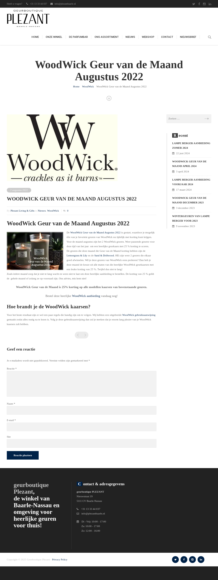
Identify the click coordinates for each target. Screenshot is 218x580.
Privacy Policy (59, 559)
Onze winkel (54, 36)
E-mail (11, 420)
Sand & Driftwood (104, 255)
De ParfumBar (78, 36)
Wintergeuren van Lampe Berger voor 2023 (191, 218)
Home (35, 36)
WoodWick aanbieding (86, 296)
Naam (11, 403)
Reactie (12, 368)
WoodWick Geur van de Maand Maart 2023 (85, 335)
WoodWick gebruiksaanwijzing (138, 315)
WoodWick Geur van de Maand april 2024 (189, 163)
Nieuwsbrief (188, 36)
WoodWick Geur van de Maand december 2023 (189, 200)
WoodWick (53, 210)
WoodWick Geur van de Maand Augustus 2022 (95, 232)
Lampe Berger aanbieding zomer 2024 (191, 145)
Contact (167, 36)
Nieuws (130, 36)
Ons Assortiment (107, 36)
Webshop (148, 36)
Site (9, 436)
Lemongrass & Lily (77, 255)
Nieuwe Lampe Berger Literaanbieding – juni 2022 (78, 335)
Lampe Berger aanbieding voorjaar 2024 (191, 182)
